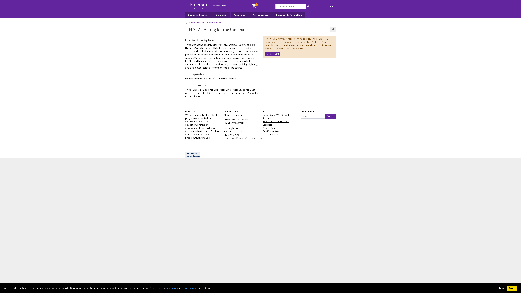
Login (331, 6)
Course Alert (273, 54)
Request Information (289, 15)
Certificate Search (272, 131)
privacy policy (189, 288)
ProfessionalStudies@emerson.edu (243, 138)
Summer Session (198, 15)
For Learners (261, 15)
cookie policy (171, 288)
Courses (221, 15)
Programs (239, 15)
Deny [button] (501, 288)
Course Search (270, 128)
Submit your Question (236, 119)
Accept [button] (512, 288)
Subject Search (271, 134)
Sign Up (330, 116)
